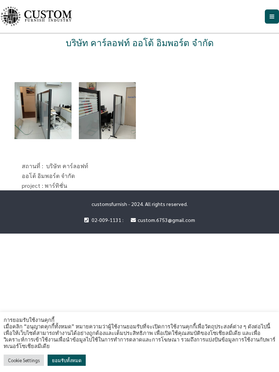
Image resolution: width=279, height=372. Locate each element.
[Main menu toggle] (272, 16)
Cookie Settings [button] (24, 360)
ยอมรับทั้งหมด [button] (66, 360)
